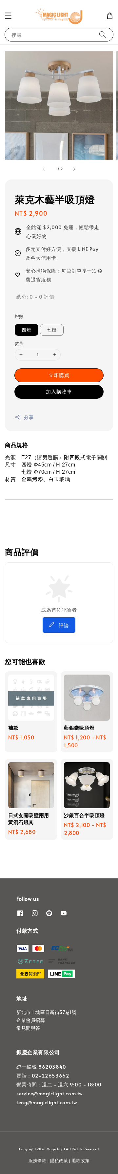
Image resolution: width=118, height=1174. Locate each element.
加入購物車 (59, 391)
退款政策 (81, 1160)
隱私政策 (59, 1160)
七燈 (52, 330)
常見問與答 (28, 1028)
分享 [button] (28, 417)
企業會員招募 (30, 1020)
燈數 (19, 316)
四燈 (26, 330)
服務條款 (38, 1160)
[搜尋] (102, 34)
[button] (8, 16)
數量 (19, 343)
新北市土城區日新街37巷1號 (46, 1012)
